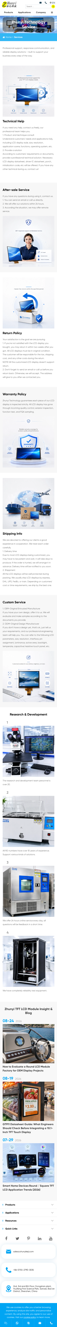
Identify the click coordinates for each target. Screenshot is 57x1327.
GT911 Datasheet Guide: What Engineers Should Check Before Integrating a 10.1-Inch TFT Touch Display (28, 1128)
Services (18, 37)
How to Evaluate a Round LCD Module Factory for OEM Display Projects (26, 1068)
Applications (24, 12)
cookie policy (29, 1317)
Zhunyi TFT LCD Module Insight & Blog (28, 1011)
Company (41, 12)
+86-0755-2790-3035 (23, 1270)
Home (9, 37)
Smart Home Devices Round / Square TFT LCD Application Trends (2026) (28, 1187)
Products (8, 12)
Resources (10, 1220)
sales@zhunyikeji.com (23, 1251)
